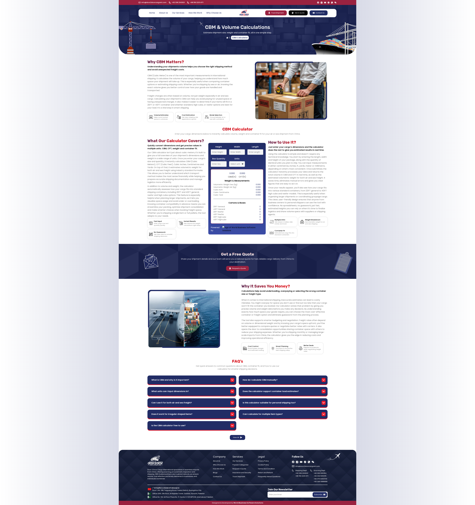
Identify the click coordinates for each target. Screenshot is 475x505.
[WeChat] (335, 2)
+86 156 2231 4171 (196, 2)
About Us (163, 12)
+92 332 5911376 (320, 476)
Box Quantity (218, 158)
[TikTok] (329, 2)
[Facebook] (318, 2)
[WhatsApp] (332, 2)
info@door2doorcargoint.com (154, 2)
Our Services (178, 12)
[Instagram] (322, 2)
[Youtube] (325, 2)
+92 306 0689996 (320, 481)
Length (255, 146)
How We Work (195, 12)
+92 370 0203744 (320, 479)
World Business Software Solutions (248, 503)
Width (237, 146)
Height (218, 146)
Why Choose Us (213, 12)
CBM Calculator (240, 37)
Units (236, 158)
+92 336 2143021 (178, 2)
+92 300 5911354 (320, 473)
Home (152, 12)
